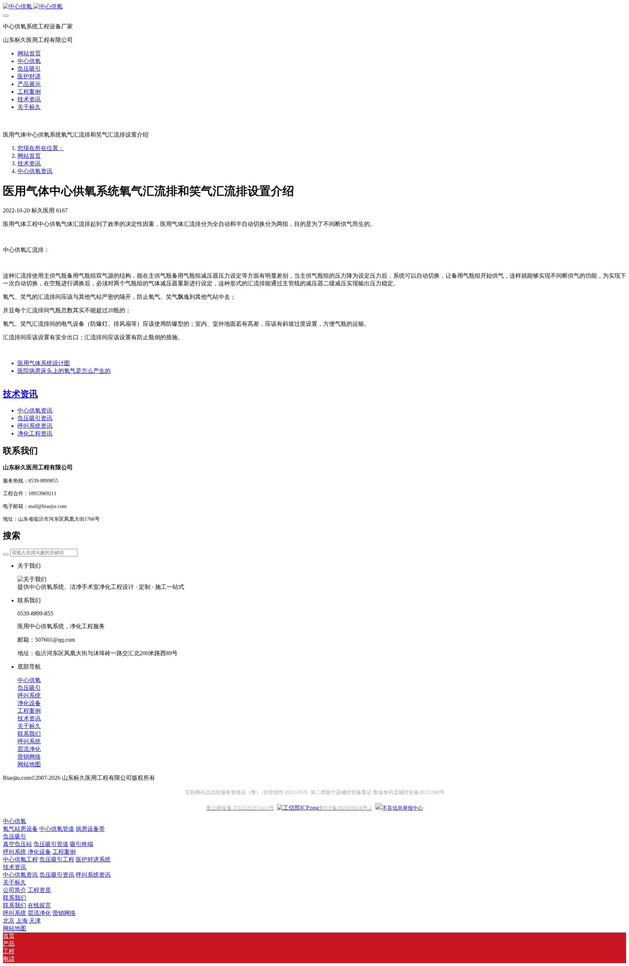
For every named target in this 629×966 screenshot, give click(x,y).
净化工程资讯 (34, 433)
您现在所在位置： (40, 148)
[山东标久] (314, 7)
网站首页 (29, 53)
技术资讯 (29, 163)
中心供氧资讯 (34, 171)
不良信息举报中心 (402, 808)
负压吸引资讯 (34, 418)
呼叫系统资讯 (34, 426)
